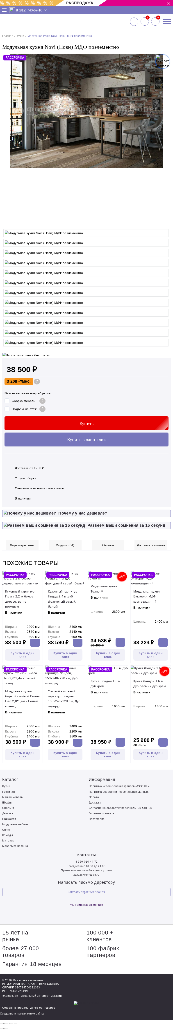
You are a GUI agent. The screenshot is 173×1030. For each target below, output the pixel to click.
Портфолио (97, 819)
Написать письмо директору (86, 882)
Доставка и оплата (151, 545)
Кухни (20, 36)
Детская (7, 813)
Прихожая (9, 819)
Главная (7, 36)
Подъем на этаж (24, 409)
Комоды (7, 835)
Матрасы (8, 840)
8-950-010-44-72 (86, 861)
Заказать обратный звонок (86, 892)
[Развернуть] (11, 1023)
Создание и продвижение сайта (22, 1013)
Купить (87, 423)
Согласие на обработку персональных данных (120, 808)
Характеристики (22, 545)
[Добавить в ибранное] (165, 222)
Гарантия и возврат (102, 813)
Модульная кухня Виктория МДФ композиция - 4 (146, 596)
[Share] (6, 1023)
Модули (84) (65, 545)
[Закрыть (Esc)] (2, 1023)
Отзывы (108, 545)
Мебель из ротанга (15, 846)
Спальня (8, 808)
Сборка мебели (23, 401)
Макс (12, 10)
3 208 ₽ (14, 381)
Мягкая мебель (12, 797)
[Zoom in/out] (15, 1023)
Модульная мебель (15, 824)
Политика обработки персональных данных (118, 791)
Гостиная (8, 791)
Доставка (95, 802)
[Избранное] (145, 22)
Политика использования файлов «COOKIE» (119, 786)
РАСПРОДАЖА (79, 3)
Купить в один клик (86, 439)
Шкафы (7, 802)
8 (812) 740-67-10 (29, 10)
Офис (6, 829)
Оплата (94, 797)
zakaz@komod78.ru (86, 874)
